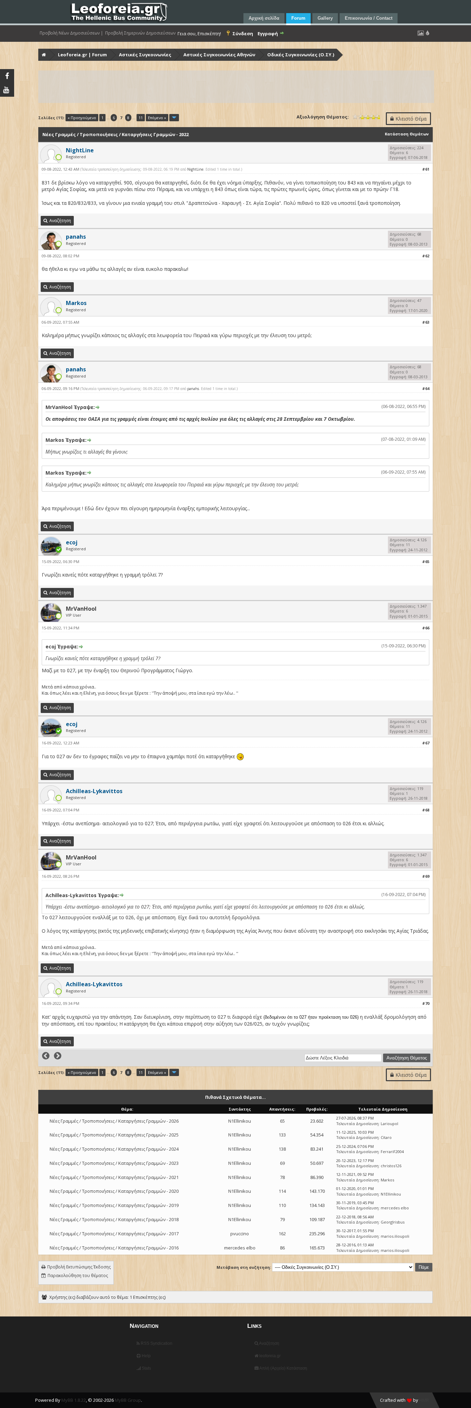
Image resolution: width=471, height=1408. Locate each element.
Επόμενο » (157, 117)
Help (146, 1355)
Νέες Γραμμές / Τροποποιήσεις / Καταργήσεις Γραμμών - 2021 (114, 1177)
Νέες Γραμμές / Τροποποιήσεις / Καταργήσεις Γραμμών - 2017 (114, 1233)
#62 (425, 255)
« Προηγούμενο (82, 117)
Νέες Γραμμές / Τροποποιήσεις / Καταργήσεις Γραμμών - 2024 (114, 1149)
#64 (425, 388)
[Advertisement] (236, 86)
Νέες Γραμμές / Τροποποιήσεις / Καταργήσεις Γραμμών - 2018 (114, 1219)
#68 (425, 809)
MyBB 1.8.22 (73, 1400)
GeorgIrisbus (392, 1222)
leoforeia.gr (269, 1355)
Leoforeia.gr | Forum (82, 54)
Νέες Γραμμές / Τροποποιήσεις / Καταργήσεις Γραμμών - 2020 (114, 1191)
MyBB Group (128, 1400)
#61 (425, 169)
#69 (425, 876)
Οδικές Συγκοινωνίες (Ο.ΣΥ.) (300, 54)
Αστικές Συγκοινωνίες (145, 54)
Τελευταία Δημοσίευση (357, 1123)
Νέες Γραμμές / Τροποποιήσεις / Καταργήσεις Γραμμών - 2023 (114, 1163)
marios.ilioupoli (395, 1236)
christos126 (391, 1165)
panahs (193, 388)
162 (282, 1233)
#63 (425, 322)
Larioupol (389, 1123)
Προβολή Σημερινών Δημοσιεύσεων (140, 33)
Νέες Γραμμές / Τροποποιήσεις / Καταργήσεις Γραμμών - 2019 (114, 1205)
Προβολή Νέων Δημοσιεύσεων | (71, 33)
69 (282, 1163)
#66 (425, 627)
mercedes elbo (395, 1207)
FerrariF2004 (392, 1151)
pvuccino (239, 1233)
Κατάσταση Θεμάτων (407, 133)
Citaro (386, 1137)
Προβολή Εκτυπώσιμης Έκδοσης (79, 1267)
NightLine (195, 169)
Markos (387, 1179)
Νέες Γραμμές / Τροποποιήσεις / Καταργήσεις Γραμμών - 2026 (114, 1121)
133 (282, 1135)
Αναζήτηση (268, 1343)
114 (282, 1191)
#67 (425, 742)
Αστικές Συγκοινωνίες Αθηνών (219, 54)
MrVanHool (81, 608)
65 (282, 1121)
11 (141, 117)
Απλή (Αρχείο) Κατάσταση (283, 1368)
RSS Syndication (156, 1343)
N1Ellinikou (239, 1121)
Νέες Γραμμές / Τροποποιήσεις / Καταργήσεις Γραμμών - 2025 (114, 1135)
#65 (425, 561)
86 (282, 1248)
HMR (424, 1400)
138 (282, 1149)
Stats (146, 1368)
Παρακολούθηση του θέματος (78, 1275)
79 (282, 1219)
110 (282, 1205)
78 (282, 1177)
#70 (425, 1003)
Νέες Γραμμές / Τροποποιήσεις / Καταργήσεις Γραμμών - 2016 (114, 1248)
